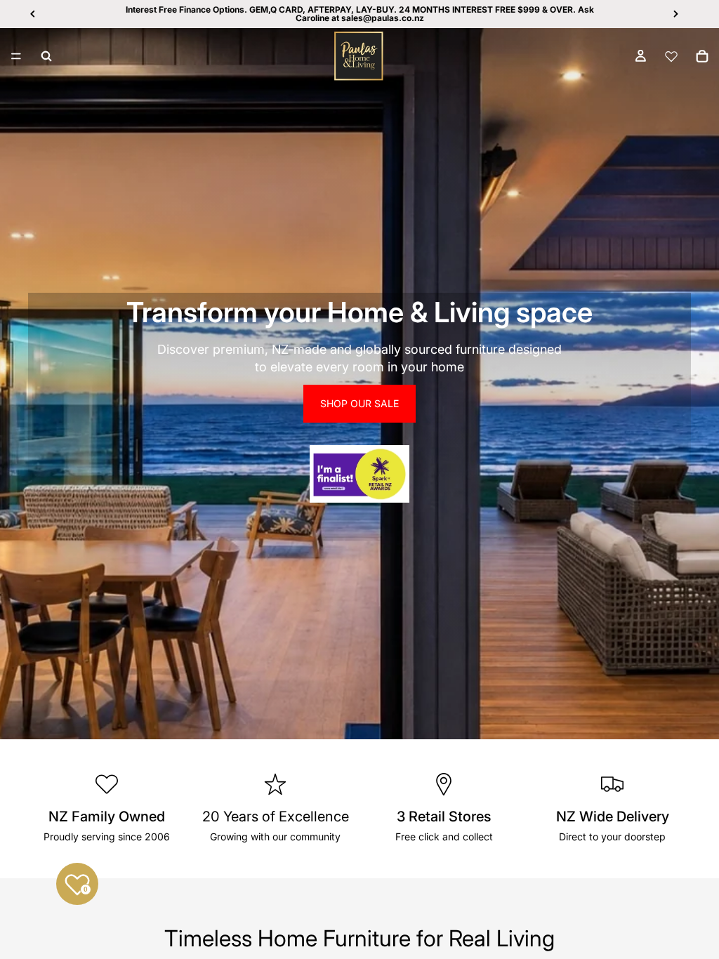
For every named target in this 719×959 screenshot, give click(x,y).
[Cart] (702, 56)
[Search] (46, 56)
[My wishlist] (671, 56)
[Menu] (16, 56)
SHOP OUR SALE (359, 403)
